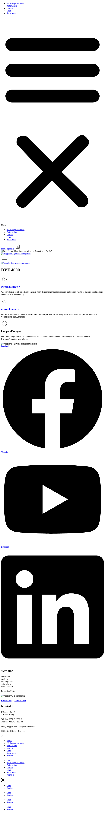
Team (9, 11)
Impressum (6, 700)
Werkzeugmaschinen (15, 3)
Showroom (11, 13)
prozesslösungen (10, 309)
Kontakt (10, 755)
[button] (52, 121)
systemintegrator (10, 286)
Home (9, 740)
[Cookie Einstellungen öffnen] (21, 832)
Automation (12, 6)
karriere (10, 8)
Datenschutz (20, 700)
